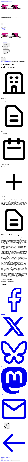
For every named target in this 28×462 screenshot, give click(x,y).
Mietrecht (6, 61)
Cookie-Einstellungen (15, 460)
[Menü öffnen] (2, 24)
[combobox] (2, 459)
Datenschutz (8, 460)
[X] (2, 29)
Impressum (3, 460)
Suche (2, 27)
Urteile (9, 61)
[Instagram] (4, 29)
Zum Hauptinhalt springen (6, 1)
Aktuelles (5, 42)
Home (2, 61)
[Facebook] (1, 29)
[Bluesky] (5, 29)
